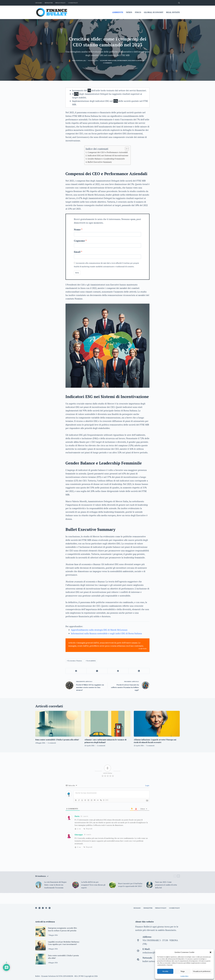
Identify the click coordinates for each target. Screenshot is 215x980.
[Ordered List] (88, 800)
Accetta (165, 971)
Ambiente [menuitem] (117, 12)
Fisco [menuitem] (138, 12)
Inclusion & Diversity (136, 60)
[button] (210, 952)
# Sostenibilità (91, 661)
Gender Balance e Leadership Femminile (106, 158)
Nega (183, 971)
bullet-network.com (152, 961)
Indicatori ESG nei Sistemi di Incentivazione (108, 155)
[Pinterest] (118, 671)
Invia (77, 273)
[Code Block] (97, 800)
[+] (107, 800)
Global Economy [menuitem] (153, 12)
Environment (122, 60)
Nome (77, 229)
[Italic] (79, 800)
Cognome (79, 240)
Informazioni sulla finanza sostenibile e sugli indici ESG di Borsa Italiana (106, 633)
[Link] (100, 800)
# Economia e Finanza (74, 661)
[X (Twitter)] (97, 671)
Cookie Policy (184, 976)
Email (77, 251)
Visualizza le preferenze (201, 971)
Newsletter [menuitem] (49, 3)
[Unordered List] (91, 800)
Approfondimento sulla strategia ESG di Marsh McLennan (99, 629)
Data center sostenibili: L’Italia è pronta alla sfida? (57, 739)
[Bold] (75, 800)
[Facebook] (76, 671)
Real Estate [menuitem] (173, 12)
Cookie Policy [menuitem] (73, 3)
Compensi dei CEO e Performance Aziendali (108, 152)
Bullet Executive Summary (100, 162)
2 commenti (107, 63)
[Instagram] (43, 908)
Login (147, 785)
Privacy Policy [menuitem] (60, 3)
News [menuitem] (129, 12)
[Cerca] (179, 3)
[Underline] (82, 800)
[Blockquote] (94, 800)
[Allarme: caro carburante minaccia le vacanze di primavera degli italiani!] (107, 724)
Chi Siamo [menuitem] (38, 3)
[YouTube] (49, 908)
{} (104, 800)
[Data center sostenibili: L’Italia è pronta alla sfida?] (58, 724)
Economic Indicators (108, 60)
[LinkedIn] (139, 671)
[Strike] (85, 800)
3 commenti (150, 745)
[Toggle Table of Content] (125, 149)
